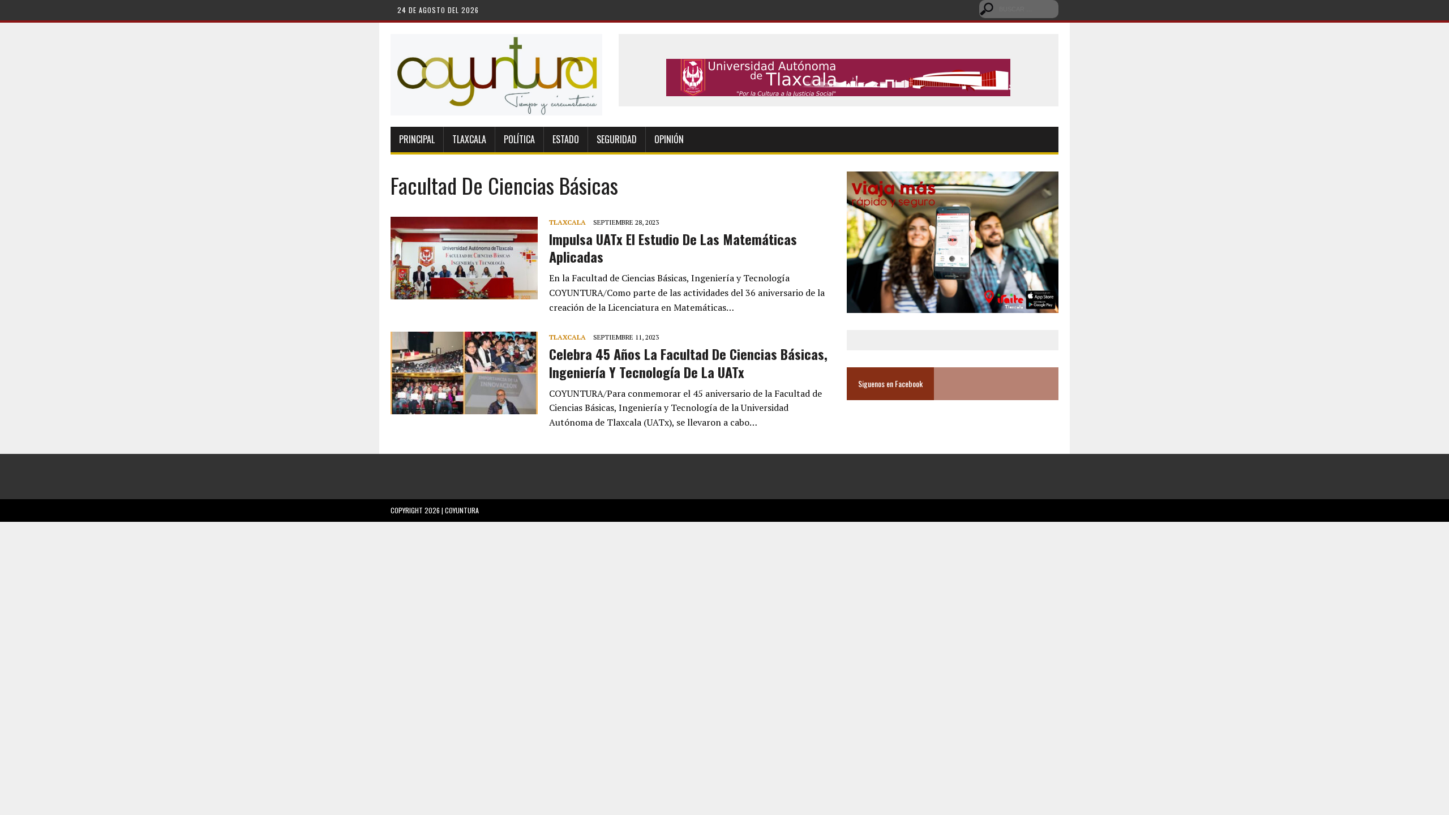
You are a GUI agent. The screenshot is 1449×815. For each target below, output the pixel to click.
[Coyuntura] (496, 74)
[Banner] (838, 88)
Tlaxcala (469, 139)
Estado (565, 139)
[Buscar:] (1018, 8)
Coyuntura (462, 510)
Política (519, 139)
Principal (417, 139)
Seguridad (617, 139)
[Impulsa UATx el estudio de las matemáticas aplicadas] (464, 291)
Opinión (669, 139)
